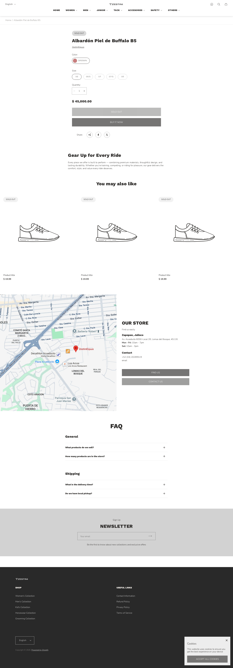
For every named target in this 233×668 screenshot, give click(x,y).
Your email (85, 536)
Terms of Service (124, 612)
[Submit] (151, 536)
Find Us (155, 372)
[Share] (90, 135)
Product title (9, 275)
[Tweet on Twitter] (107, 135)
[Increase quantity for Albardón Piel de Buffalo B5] (84, 90)
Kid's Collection (22, 607)
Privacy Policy (123, 607)
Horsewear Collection (25, 612)
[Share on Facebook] (98, 135)
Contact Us (156, 381)
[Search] (219, 4)
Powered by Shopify (39, 650)
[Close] (227, 640)
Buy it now (116, 122)
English (9, 4)
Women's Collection (25, 595)
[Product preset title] (39, 232)
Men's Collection (23, 601)
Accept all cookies (207, 659)
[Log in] (212, 4)
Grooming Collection (25, 618)
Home (8, 20)
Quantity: (76, 85)
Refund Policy (123, 601)
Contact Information (125, 595)
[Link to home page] (22, 579)
